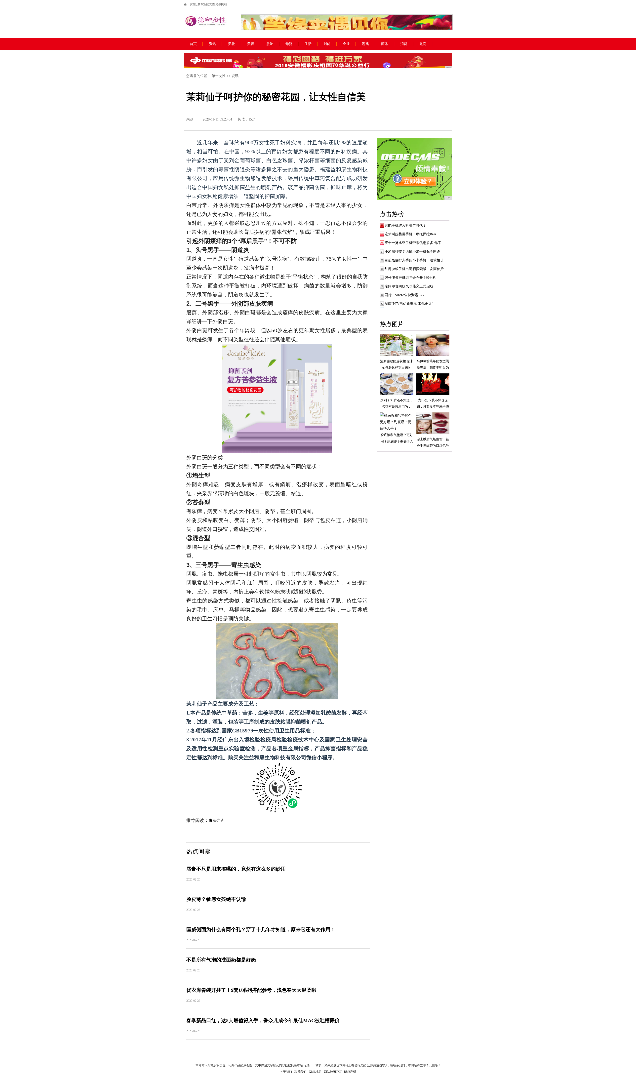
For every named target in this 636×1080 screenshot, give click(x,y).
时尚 (327, 44)
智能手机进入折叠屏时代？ (405, 225)
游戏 (365, 44)
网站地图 (330, 1072)
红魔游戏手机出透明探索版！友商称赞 (414, 269)
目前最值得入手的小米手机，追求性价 (414, 260)
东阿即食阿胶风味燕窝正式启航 (409, 286)
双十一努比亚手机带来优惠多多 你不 (413, 243)
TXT (339, 1072)
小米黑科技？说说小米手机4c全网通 (412, 251)
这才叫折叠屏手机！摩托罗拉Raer (410, 234)
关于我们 (286, 1072)
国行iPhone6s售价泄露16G (404, 295)
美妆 (231, 44)
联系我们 (300, 1072)
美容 (250, 44)
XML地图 (315, 1072)
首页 (193, 44)
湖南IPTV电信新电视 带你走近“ (409, 304)
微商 (422, 44)
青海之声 (217, 820)
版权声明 (350, 1072)
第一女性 (219, 76)
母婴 (288, 44)
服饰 (269, 44)
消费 (403, 44)
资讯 (212, 44)
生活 (308, 44)
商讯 (384, 44)
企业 (346, 44)
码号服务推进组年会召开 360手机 (410, 278)
